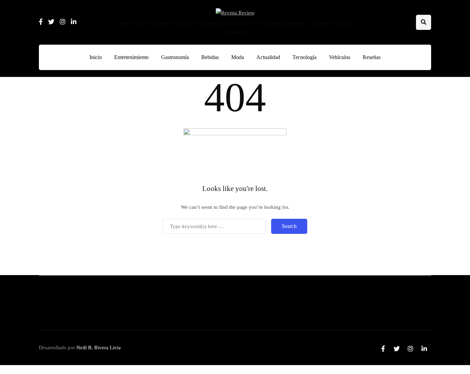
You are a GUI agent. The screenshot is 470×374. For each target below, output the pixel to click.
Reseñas (372, 57)
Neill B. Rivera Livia (98, 347)
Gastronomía (175, 57)
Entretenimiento (131, 57)
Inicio (95, 57)
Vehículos (339, 57)
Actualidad (268, 57)
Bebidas (210, 57)
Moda (237, 57)
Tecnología (304, 57)
